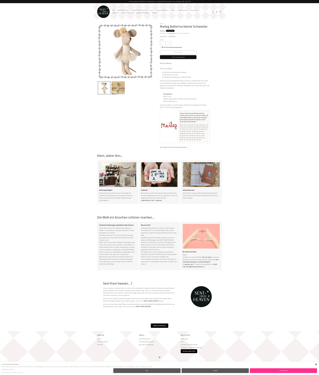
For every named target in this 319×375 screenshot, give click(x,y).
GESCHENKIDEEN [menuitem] (123, 10)
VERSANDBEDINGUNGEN (146, 342)
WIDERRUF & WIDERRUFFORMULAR (191, 347)
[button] (213, 12)
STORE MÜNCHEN (102, 342)
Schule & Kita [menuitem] (182, 10)
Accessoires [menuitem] (194, 10)
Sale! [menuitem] (132, 13)
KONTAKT (100, 344)
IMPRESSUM (184, 339)
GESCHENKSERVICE (145, 339)
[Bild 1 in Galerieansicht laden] (104, 87)
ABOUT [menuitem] (154, 13)
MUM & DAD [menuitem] (126, 13)
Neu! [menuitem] (113, 10)
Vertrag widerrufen (189, 351)
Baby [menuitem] (151, 10)
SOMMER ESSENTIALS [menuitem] (139, 10)
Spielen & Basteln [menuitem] (162, 10)
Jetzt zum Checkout (178, 57)
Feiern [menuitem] (173, 10)
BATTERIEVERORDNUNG (146, 344)
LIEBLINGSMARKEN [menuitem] (142, 13)
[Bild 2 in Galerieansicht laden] (118, 87)
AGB (182, 342)
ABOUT (99, 339)
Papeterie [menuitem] (115, 13)
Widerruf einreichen (159, 325)
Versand (171, 33)
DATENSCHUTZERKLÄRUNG (189, 344)
